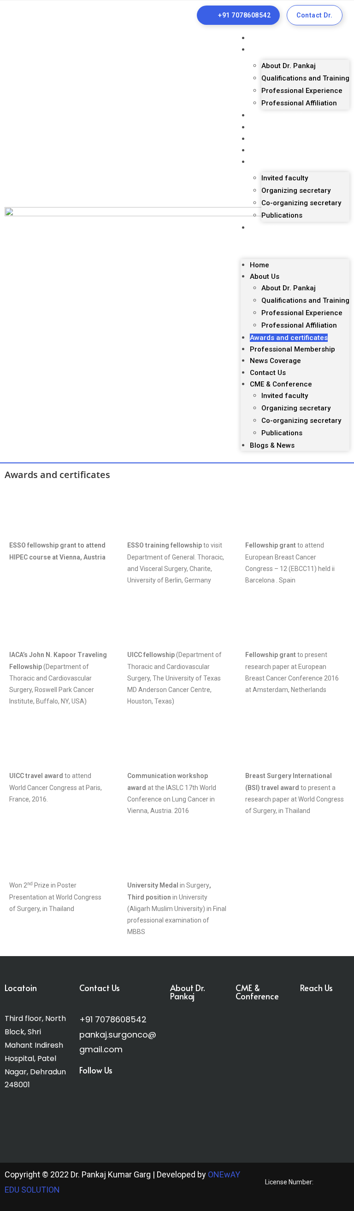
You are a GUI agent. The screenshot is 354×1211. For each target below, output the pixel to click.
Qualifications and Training (305, 78)
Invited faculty (284, 178)
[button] (295, 246)
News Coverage (272, 139)
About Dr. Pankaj (288, 66)
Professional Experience (301, 90)
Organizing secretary (295, 190)
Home (258, 38)
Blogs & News (269, 227)
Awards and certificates (284, 115)
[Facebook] (89, 1105)
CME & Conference (277, 162)
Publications (281, 215)
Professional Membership (287, 127)
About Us (263, 49)
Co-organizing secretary (301, 203)
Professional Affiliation (299, 103)
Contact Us (266, 150)
